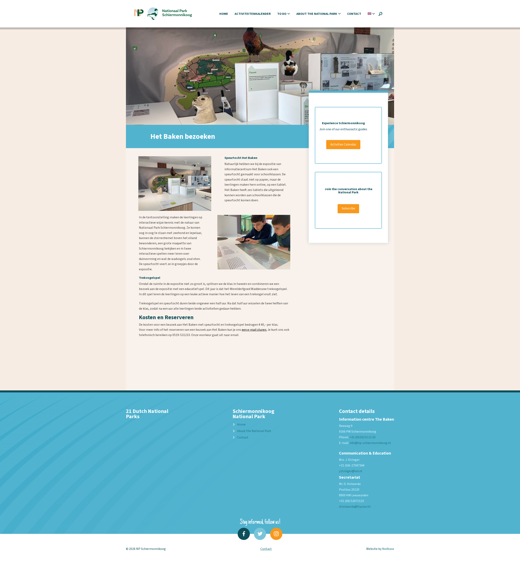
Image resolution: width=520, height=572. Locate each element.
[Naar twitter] (260, 534)
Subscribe (348, 208)
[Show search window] (380, 13)
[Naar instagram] (276, 534)
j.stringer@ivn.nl (350, 471)
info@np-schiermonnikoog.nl (370, 443)
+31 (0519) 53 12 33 (362, 437)
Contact (354, 14)
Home (223, 14)
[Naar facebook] (244, 534)
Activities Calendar (343, 144)
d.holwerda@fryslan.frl (355, 506)
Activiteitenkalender (253, 14)
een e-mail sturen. (254, 329)
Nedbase (388, 549)
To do (281, 14)
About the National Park (316, 14)
